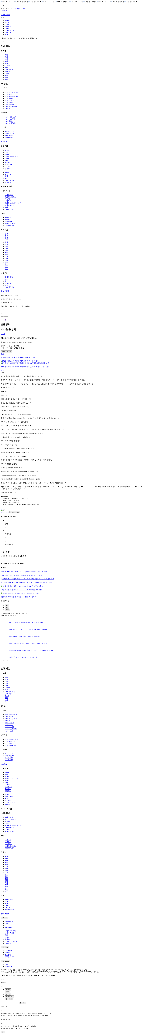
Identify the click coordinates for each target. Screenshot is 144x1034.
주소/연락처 (9, 921)
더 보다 (7, 199)
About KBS (8, 927)
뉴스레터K (8, 221)
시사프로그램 (9, 30)
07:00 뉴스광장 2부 (11, 96)
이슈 (6, 79)
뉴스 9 (3, 334)
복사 (3, 1032)
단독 (6, 152)
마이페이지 (16, 8)
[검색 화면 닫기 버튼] (1, 313)
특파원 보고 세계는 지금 (13, 203)
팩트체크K (8, 164)
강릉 (6, 260)
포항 (6, 258)
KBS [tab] (6, 605)
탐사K (7, 154)
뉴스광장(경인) (10, 131)
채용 (6, 925)
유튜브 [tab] (7, 609)
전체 (6, 55)
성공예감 (8, 219)
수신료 (7, 923)
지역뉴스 (8, 32)
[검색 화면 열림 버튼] (3, 17)
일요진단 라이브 (10, 197)
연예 (6, 75)
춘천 (6, 256)
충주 (6, 252)
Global (7, 964)
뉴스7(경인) (9, 135)
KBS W (7, 952)
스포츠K (8, 166)
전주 (6, 240)
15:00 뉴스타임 (10, 119)
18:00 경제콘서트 (10, 123)
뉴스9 (7, 22)
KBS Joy (7, 958)
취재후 (7, 172)
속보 (6, 34)
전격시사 (8, 217)
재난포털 (4, 11)
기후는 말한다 (9, 180)
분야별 (7, 20)
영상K (7, 158)
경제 (6, 59)
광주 (6, 263)
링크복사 (22, 1003)
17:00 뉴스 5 (9, 94)
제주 (6, 269)
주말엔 (7, 176)
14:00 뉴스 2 (9, 108)
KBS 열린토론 (9, 225)
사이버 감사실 (9, 933)
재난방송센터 (9, 205)
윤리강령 (8, 943)
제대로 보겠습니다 (11, 156)
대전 (6, 244)
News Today (9, 174)
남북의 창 (8, 201)
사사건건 (8, 207)
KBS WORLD (9, 966)
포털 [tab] (6, 607)
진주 (6, 246)
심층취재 (8, 26)
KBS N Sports (9, 956)
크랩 (6, 160)
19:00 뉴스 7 (9, 98)
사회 (6, 61)
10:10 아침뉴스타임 (11, 117)
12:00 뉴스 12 (9, 104)
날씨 (6, 77)
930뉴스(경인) (9, 133)
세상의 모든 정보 (10, 223)
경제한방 (8, 168)
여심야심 (8, 182)
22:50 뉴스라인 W (11, 106)
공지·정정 (5, 291)
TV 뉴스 (7, 24)
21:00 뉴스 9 (9, 102)
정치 (6, 57)
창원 (6, 242)
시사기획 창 (9, 195)
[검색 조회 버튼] (20, 299)
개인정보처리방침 (11, 941)
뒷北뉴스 (8, 178)
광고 (6, 935)
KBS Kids (8, 954)
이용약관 (8, 937)
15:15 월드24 (9, 121)
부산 (6, 234)
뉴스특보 (4, 142)
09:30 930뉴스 (9, 100)
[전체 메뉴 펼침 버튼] (1, 17)
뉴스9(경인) (9, 137)
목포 (6, 267)
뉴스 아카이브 (9, 287)
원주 (6, 265)
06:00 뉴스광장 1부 (11, 92)
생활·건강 (8, 71)
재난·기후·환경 (10, 69)
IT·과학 (7, 65)
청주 (6, 248)
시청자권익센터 (10, 931)
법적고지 (8, 939)
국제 (6, 67)
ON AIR (7, 285)
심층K (7, 150)
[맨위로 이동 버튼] (1, 979)
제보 (2, 15)
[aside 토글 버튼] (3, 979)
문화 (6, 63)
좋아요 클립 (9, 277)
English (23, 8)
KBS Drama (8, 951)
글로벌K (8, 162)
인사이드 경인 (9, 209)
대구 (6, 250)
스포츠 (7, 28)
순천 (6, 236)
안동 (6, 254)
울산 (6, 238)
